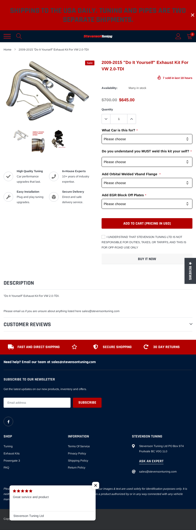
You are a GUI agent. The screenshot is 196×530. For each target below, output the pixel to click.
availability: (110, 88)
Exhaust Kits (12, 453)
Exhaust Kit (30, 296)
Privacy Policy (77, 453)
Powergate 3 (12, 460)
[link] (8, 421)
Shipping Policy (78, 460)
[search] (19, 36)
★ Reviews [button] (190, 271)
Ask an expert (151, 461)
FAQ (6, 467)
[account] (178, 36)
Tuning (8, 446)
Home (7, 49)
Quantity (107, 109)
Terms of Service (79, 446)
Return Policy (76, 467)
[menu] (7, 36)
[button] (95, 485)
